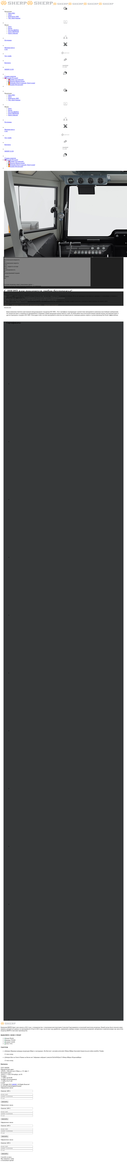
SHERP (14, 1084)
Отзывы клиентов (10, 76)
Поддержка (8, 40)
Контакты (7, 63)
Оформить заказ (7, 307)
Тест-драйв (7, 56)
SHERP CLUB (9, 69)
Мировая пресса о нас (9, 48)
